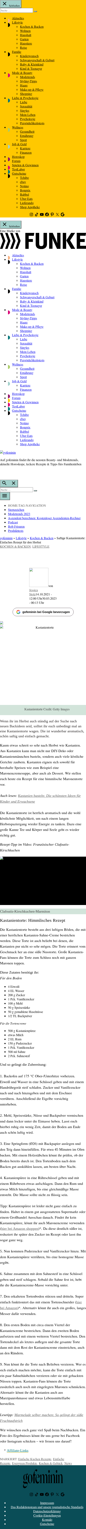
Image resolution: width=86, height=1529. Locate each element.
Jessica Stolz (33, 592)
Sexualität (26, 106)
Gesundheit (27, 131)
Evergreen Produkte (24, 1463)
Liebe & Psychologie (25, 98)
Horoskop (18, 156)
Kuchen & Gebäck (51, 1463)
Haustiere (26, 43)
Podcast (13, 522)
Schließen (14, 5)
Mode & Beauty (22, 73)
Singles (24, 110)
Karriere (25, 148)
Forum (16, 161)
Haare (24, 85)
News (68, 1463)
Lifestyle (17, 22)
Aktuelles (18, 18)
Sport (23, 140)
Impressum (47, 1503)
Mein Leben (27, 115)
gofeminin (6, 538)
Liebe (23, 102)
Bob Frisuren (16, 526)
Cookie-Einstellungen (47, 1515)
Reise (23, 47)
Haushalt (25, 35)
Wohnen (25, 31)
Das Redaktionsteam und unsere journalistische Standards (47, 1507)
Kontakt (47, 1519)
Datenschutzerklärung (47, 1511)
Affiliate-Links (17, 1450)
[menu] (5, 496)
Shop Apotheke (30, 207)
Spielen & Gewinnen (25, 165)
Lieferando (27, 203)
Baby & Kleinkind (31, 64)
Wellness (17, 127)
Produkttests (15, 530)
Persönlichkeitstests (32, 123)
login (2, 472)
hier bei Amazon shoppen (19, 1229)
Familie (16, 52)
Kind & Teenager (31, 68)
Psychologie (27, 119)
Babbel (24, 194)
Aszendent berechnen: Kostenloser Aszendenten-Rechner (44, 518)
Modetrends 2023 (19, 514)
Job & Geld (19, 144)
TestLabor (18, 169)
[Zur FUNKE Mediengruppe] (43, 248)
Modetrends (27, 77)
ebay (23, 182)
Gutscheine (19, 173)
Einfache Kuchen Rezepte (34, 1459)
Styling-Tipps (28, 81)
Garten (24, 39)
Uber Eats (26, 198)
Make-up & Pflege (31, 89)
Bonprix (25, 190)
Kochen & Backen (32, 26)
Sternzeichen (16, 509)
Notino (24, 186)
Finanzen (26, 152)
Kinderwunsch (29, 56)
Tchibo (24, 177)
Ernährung (26, 136)
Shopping (26, 94)
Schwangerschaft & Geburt (37, 60)
